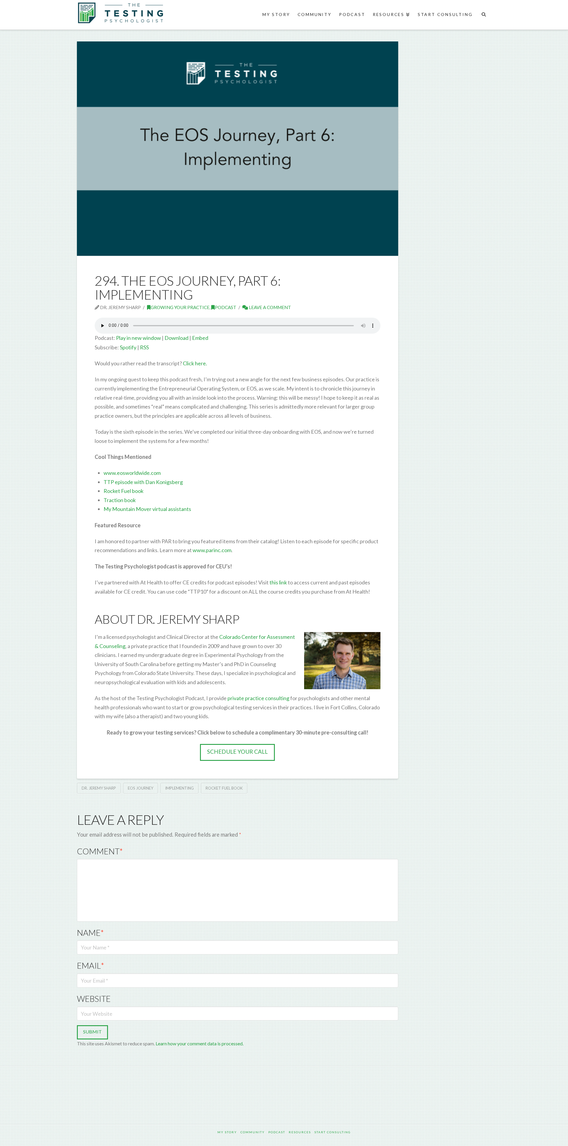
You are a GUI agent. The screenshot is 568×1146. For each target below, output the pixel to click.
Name (90, 933)
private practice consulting (258, 698)
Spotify (128, 347)
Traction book (120, 500)
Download (176, 338)
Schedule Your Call (237, 751)
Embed (200, 338)
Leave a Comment (269, 307)
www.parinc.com (211, 550)
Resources (300, 1132)
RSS (144, 347)
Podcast (225, 307)
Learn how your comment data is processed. (199, 1043)
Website (94, 999)
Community (253, 1132)
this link (278, 582)
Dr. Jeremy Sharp (99, 788)
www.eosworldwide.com (132, 473)
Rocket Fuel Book (224, 788)
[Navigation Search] (483, 15)
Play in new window (138, 338)
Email (90, 965)
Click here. (195, 363)
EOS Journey (140, 788)
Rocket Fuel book (123, 491)
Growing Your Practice (180, 307)
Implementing (179, 788)
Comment (100, 851)
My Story (227, 1132)
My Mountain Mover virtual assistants (147, 509)
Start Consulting (332, 1132)
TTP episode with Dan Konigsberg (143, 482)
